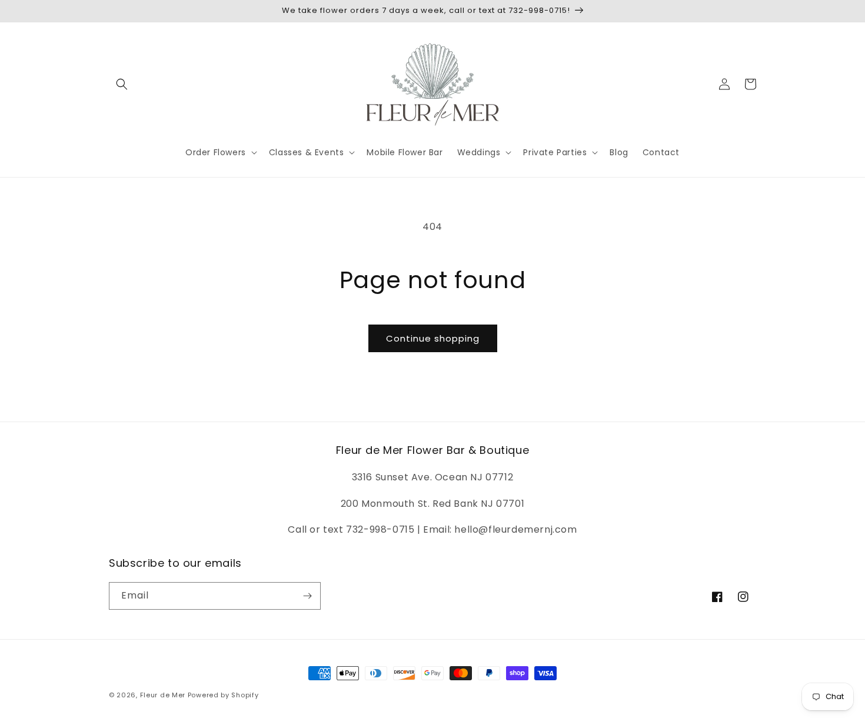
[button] (122, 84)
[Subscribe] (307, 596)
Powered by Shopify (223, 695)
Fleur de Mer (162, 695)
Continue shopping (433, 338)
